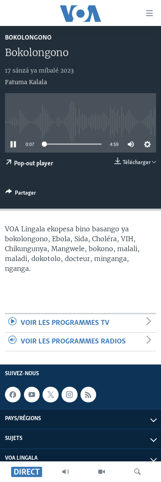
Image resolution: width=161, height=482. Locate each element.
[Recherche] (137, 471)
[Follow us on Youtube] (32, 394)
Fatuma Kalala (26, 82)
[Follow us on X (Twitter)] (50, 394)
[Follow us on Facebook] (13, 394)
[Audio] (65, 471)
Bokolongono (28, 37)
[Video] (101, 471)
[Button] (20, 194)
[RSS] (88, 394)
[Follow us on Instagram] (69, 394)
